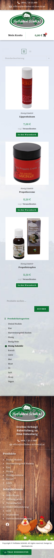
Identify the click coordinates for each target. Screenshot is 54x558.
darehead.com (27, 546)
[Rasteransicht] (23, 51)
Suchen (41, 309)
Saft (10, 372)
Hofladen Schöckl (20, 543)
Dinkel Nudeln (15, 324)
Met (10, 359)
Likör (10, 355)
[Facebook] (7, 524)
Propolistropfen (27, 267)
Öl (9, 368)
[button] (5, 553)
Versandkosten (29, 129)
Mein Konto (15, 35)
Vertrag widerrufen (16, 552)
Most (10, 364)
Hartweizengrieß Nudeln (20, 333)
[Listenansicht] (30, 51)
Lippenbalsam (27, 117)
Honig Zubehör (27, 113)
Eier (10, 328)
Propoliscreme (27, 192)
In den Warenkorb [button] (27, 135)
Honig (11, 337)
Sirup (10, 377)
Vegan (11, 381)
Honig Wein (13, 342)
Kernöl (11, 350)
